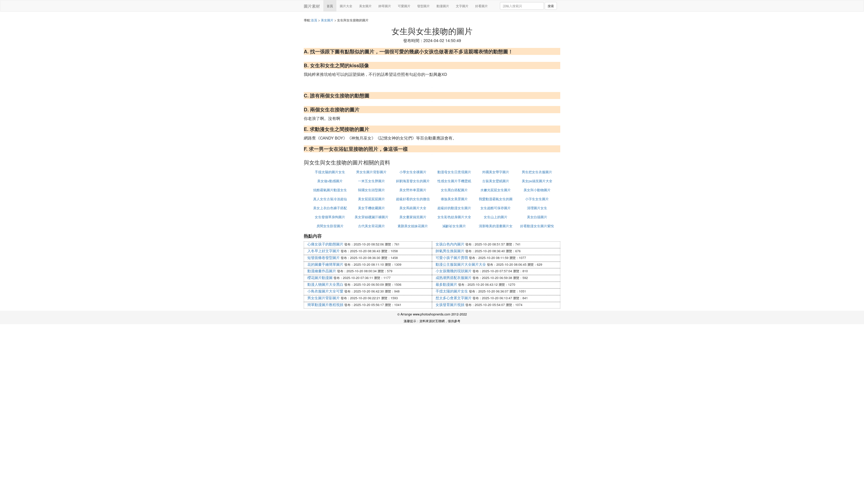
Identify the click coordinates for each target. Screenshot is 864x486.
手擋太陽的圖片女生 (330, 171)
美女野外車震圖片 (412, 189)
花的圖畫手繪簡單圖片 (325, 264)
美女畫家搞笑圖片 (412, 216)
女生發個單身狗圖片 (330, 216)
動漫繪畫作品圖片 (321, 270)
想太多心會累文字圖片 (454, 297)
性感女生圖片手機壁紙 (454, 180)
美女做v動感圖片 (330, 180)
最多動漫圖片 (446, 284)
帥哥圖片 (384, 6)
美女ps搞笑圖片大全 (537, 180)
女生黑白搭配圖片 (454, 189)
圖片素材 (312, 6)
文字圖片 (462, 6)
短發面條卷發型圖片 (323, 257)
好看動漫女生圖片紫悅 (537, 225)
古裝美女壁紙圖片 (495, 180)
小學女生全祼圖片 (412, 171)
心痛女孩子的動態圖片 (325, 244)
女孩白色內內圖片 (450, 244)
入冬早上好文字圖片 (323, 250)
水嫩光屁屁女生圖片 (495, 189)
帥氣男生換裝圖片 (450, 250)
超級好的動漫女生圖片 (454, 207)
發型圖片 (423, 6)
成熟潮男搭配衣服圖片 (454, 277)
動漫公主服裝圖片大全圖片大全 (461, 264)
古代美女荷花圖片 (371, 225)
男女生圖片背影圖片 (371, 171)
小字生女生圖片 (537, 198)
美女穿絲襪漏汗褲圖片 (371, 216)
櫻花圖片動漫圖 (320, 277)
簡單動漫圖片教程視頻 (325, 304)
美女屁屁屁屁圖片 (371, 198)
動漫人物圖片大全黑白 (325, 284)
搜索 (551, 6)
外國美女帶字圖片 (495, 171)
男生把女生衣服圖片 (537, 171)
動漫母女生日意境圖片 (454, 171)
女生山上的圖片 (495, 216)
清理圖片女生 (537, 207)
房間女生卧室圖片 (330, 225)
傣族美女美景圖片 (454, 198)
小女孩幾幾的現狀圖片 (454, 270)
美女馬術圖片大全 (412, 207)
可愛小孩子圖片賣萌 (452, 257)
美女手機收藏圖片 (371, 207)
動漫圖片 (442, 6)
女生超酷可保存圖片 (495, 207)
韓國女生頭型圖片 (371, 189)
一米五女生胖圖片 (371, 180)
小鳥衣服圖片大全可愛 (325, 291)
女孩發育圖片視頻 (450, 304)
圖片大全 (346, 6)
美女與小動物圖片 (537, 189)
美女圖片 (365, 6)
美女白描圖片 (537, 216)
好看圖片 (481, 6)
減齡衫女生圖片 (454, 225)
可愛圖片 (404, 6)
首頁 (330, 6)
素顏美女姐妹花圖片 (413, 225)
